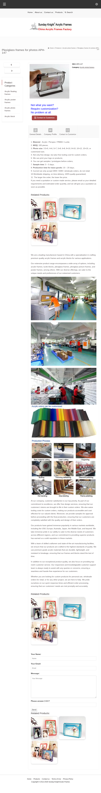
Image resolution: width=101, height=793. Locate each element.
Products (59, 12)
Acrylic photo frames (87, 67)
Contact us (48, 12)
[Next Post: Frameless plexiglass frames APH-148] (12, 71)
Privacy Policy (68, 779)
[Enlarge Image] (49, 64)
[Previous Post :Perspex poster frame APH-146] (12, 65)
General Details (35, 134)
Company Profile (50, 134)
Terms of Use (56, 779)
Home (30, 12)
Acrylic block (10, 116)
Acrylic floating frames (11, 92)
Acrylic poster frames (10, 101)
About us (38, 12)
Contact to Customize (45, 118)
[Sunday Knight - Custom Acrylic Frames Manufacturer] (50, 31)
